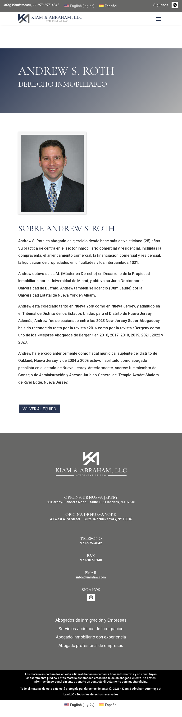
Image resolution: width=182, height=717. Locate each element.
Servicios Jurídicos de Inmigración (91, 628)
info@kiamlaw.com (17, 5)
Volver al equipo (39, 409)
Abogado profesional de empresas (91, 645)
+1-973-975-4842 (46, 5)
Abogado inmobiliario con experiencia (91, 636)
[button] (158, 19)
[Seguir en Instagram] (175, 5)
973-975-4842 (91, 543)
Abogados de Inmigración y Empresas (91, 620)
